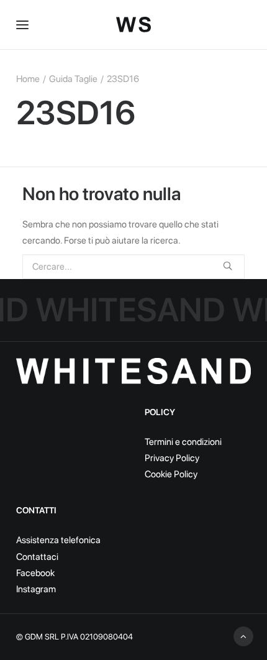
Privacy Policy (172, 458)
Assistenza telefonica (58, 540)
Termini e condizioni (183, 441)
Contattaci (37, 556)
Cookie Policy (171, 474)
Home (28, 79)
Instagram (36, 589)
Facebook (35, 573)
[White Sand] (133, 24)
